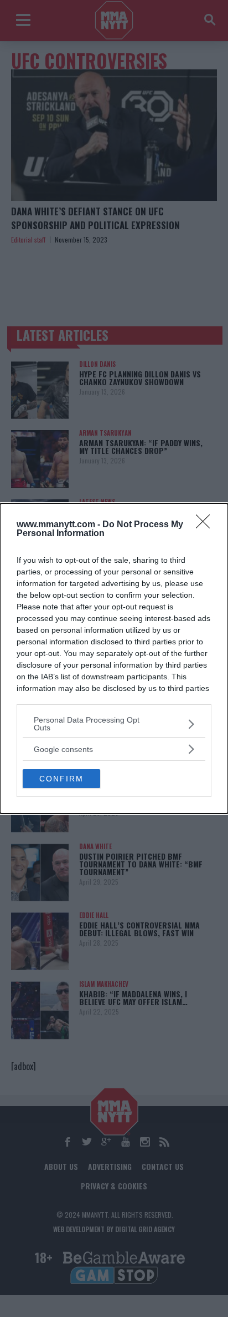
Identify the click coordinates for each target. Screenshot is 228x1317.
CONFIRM (61, 778)
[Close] (206, 525)
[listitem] (114, 723)
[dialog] (114, 658)
